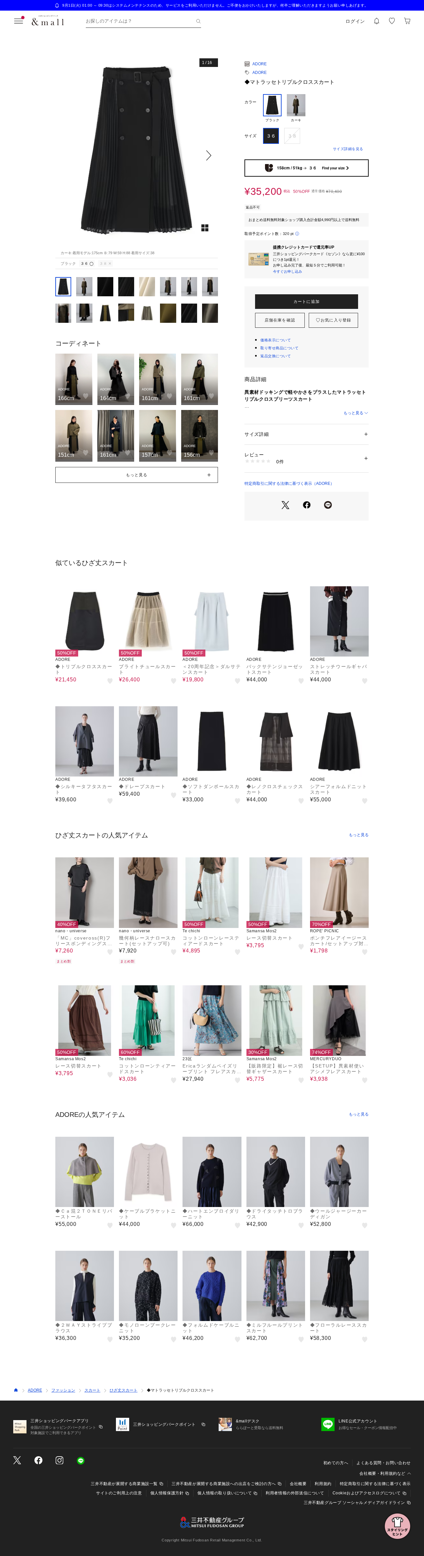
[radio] (272, 108)
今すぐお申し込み (287, 271)
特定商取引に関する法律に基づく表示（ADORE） (289, 483)
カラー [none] (250, 102)
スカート (92, 1390)
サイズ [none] (250, 136)
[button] (136, 155)
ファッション (63, 1390)
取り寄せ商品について (279, 348)
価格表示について (275, 340)
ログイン (355, 21)
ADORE (259, 64)
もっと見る (353, 413)
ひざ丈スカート (123, 1390)
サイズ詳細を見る (348, 149)
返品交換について (275, 356)
